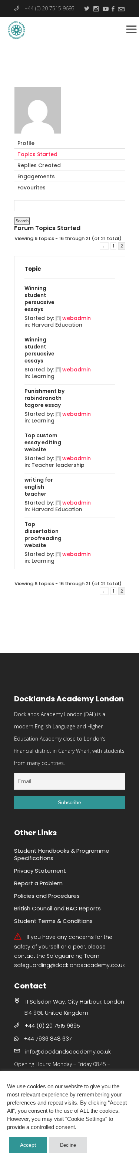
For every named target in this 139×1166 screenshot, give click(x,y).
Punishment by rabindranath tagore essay (44, 398)
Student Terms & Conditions (53, 921)
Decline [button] (68, 1145)
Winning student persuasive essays (39, 298)
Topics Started (37, 154)
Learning (43, 376)
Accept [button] (28, 1145)
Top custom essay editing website (42, 442)
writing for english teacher (38, 487)
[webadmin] (37, 134)
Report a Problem (38, 883)
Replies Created (39, 165)
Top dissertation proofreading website (43, 534)
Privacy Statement (40, 870)
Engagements (36, 176)
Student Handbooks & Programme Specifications (61, 854)
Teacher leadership (58, 465)
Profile (25, 143)
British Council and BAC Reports (57, 908)
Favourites (31, 187)
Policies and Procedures (47, 896)
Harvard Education (57, 324)
